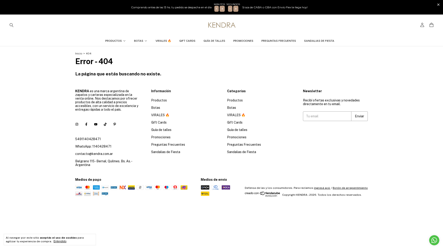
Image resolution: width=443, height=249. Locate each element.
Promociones (243, 40)
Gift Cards (187, 40)
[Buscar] (11, 25)
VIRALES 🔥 (163, 40)
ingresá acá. (322, 188)
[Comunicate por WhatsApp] (434, 240)
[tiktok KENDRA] (105, 124)
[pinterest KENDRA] (114, 124)
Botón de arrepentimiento (350, 188)
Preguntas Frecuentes (278, 40)
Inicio (78, 53)
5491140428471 (88, 139)
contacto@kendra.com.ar (94, 154)
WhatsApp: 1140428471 (93, 146)
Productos (113, 40)
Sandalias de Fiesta (319, 40)
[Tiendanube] (263, 196)
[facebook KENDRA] (86, 124)
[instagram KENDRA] (76, 124)
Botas (138, 40)
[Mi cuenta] (422, 25)
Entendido (60, 241)
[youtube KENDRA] (95, 124)
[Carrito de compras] (431, 25)
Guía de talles (214, 40)
